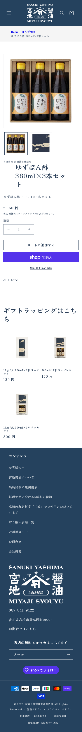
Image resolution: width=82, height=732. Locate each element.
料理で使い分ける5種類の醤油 (30, 497)
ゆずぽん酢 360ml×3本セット (30, 36)
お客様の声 (17, 467)
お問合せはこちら (22, 628)
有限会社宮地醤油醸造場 (39, 704)
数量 (6, 221)
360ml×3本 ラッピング (57, 370)
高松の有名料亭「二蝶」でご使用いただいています (41, 509)
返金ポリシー (34, 709)
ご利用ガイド (18, 532)
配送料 (12, 213)
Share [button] (13, 280)
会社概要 (15, 551)
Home (15, 32)
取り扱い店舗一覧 (21, 522)
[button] (9, 13)
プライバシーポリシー (59, 709)
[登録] (68, 654)
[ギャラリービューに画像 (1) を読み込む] (15, 143)
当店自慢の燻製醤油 (23, 487)
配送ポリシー (41, 716)
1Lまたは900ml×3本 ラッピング (21, 429)
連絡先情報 (60, 716)
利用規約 (25, 716)
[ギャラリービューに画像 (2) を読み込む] (41, 143)
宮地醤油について (21, 477)
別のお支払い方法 (41, 268)
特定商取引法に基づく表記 (43, 722)
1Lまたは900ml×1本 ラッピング (21, 372)
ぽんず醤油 (29, 32)
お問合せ (15, 541)
